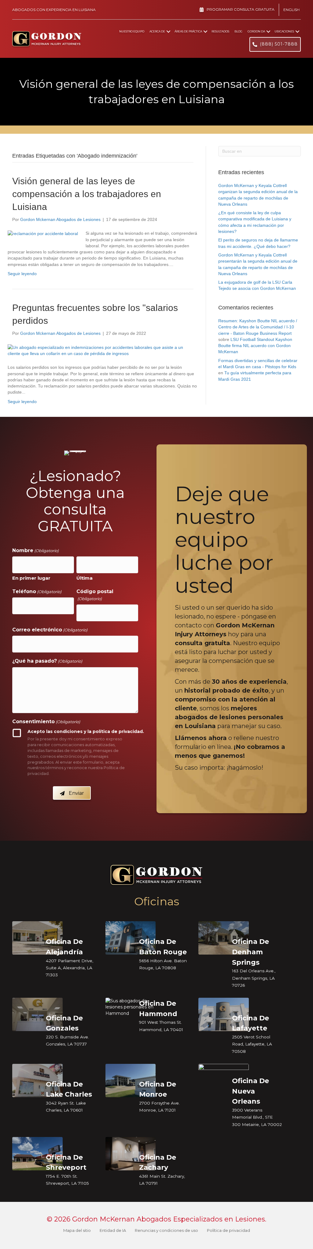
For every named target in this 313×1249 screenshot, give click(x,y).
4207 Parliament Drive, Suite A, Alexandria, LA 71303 (69, 967)
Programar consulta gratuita (240, 9)
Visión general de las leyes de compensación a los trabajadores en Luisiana (86, 194)
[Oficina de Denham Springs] (223, 937)
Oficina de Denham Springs (250, 952)
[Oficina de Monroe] (130, 1080)
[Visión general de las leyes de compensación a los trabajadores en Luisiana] (43, 233)
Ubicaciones (284, 31)
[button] (168, 31)
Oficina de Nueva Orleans (250, 1091)
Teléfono (36, 591)
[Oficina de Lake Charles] (37, 1080)
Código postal (94, 595)
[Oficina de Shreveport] (37, 1153)
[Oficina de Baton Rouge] (130, 937)
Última (84, 578)
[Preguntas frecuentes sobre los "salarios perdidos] (99, 350)
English (291, 9)
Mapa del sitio (77, 1230)
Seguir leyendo (22, 273)
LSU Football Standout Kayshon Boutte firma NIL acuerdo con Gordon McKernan (255, 345)
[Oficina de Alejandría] (37, 937)
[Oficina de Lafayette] (223, 1014)
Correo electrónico (49, 630)
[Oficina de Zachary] (130, 1153)
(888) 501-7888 (279, 44)
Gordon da (256, 31)
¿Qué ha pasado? (47, 661)
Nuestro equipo (131, 31)
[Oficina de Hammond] (130, 1006)
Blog (238, 31)
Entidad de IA (113, 1230)
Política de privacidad (228, 1230)
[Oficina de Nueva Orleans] (223, 1078)
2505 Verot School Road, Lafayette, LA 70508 (252, 1043)
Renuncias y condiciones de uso (166, 1230)
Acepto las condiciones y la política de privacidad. (86, 731)
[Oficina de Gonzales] (37, 1014)
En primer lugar (31, 578)
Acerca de (157, 31)
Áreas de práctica (188, 31)
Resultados (220, 31)
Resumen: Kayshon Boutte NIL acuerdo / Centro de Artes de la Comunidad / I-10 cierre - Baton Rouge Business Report (257, 327)
